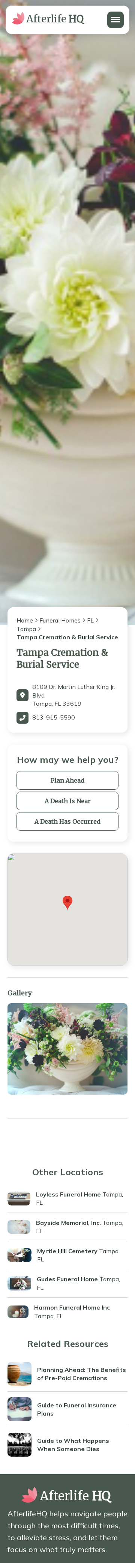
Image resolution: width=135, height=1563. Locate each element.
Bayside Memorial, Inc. (68, 1222)
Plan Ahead (67, 780)
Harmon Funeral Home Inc (72, 1307)
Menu (115, 15)
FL (90, 620)
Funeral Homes (60, 620)
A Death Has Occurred (67, 821)
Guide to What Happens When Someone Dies (73, 1445)
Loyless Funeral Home (68, 1194)
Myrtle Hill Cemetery (67, 1251)
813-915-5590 (53, 717)
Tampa (26, 629)
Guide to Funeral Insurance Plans (76, 1409)
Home (24, 620)
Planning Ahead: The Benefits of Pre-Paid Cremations (81, 1374)
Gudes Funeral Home (67, 1279)
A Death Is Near (68, 801)
